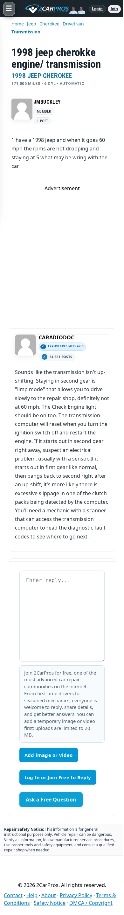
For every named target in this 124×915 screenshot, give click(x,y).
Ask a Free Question (51, 799)
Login (97, 8)
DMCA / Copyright (91, 902)
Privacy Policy (76, 895)
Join (114, 8)
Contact (13, 895)
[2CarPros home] (52, 8)
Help (32, 895)
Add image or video (48, 755)
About (48, 895)
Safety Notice (49, 902)
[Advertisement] (62, 254)
